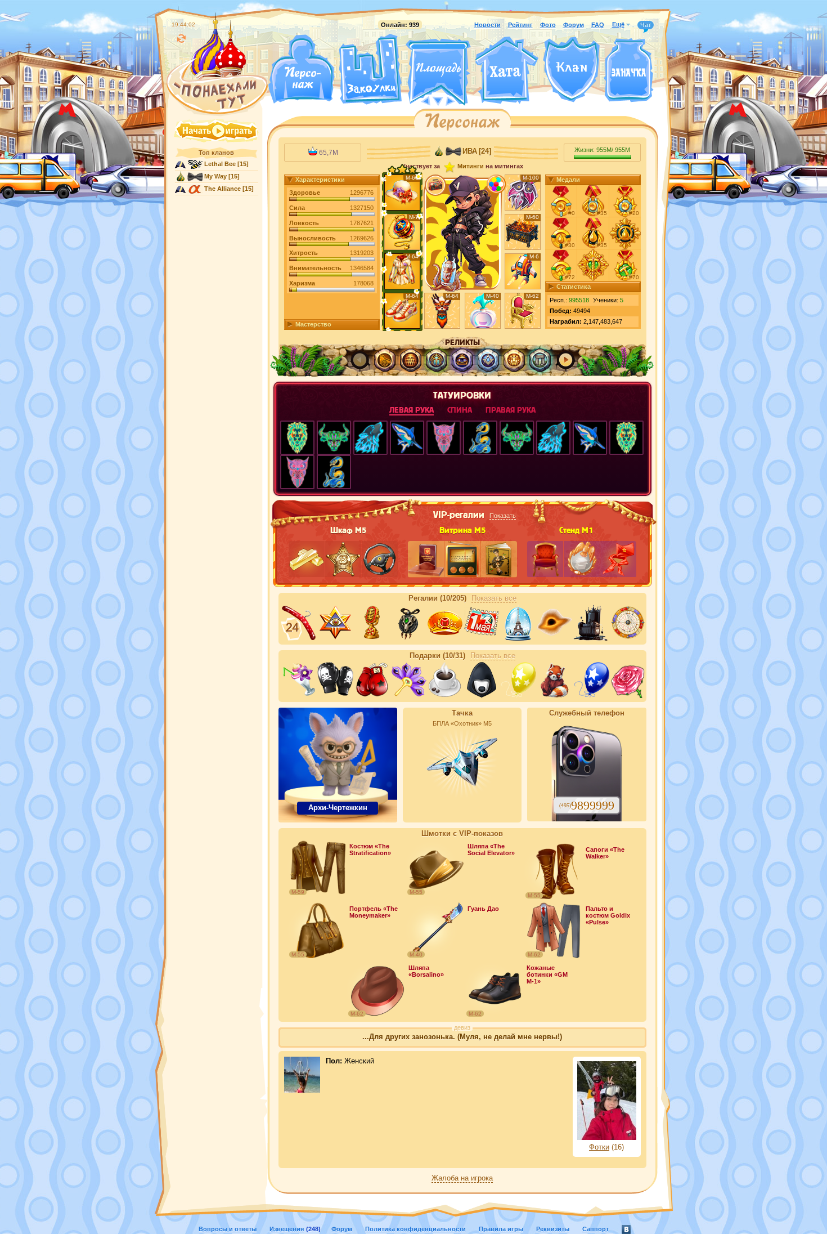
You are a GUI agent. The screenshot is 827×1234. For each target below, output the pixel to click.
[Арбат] (459, 100)
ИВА (469, 151)
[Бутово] (438, 100)
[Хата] (507, 70)
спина (459, 410)
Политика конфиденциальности (415, 1229)
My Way (215, 176)
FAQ (597, 24)
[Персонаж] (301, 69)
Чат (645, 24)
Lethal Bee (220, 163)
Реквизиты (552, 1229)
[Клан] (571, 69)
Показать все (493, 598)
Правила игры (501, 1229)
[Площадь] (438, 72)
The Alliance (222, 188)
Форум (573, 24)
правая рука (511, 410)
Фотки (599, 1147)
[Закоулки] (370, 69)
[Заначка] (629, 70)
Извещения (286, 1229)
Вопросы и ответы (228, 1229)
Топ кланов (216, 152)
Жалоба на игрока (462, 1178)
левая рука (411, 410)
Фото (548, 24)
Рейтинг (520, 24)
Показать (502, 515)
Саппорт (595, 1229)
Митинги (470, 166)
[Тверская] (417, 100)
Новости (487, 24)
